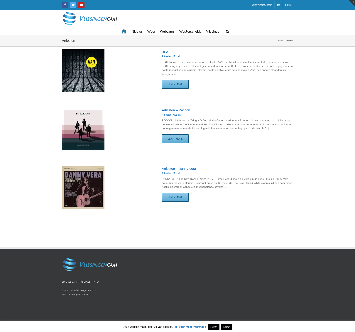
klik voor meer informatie (190, 326)
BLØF (166, 52)
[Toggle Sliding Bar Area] (351, 3)
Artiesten (166, 56)
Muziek (177, 56)
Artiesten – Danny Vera (179, 169)
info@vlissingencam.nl (83, 290)
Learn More (175, 84)
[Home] (124, 31)
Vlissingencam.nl (78, 294)
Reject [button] (226, 327)
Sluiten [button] (213, 327)
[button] (227, 31)
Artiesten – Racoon (176, 110)
